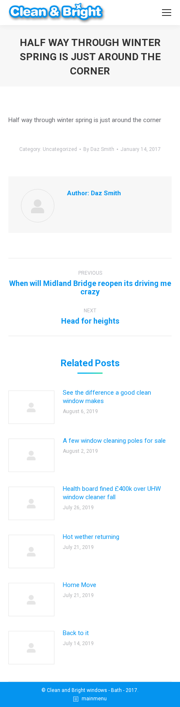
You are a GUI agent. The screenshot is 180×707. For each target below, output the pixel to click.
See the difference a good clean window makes (107, 397)
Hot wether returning (91, 537)
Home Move (79, 585)
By (98, 149)
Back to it (76, 633)
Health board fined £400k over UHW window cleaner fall (112, 493)
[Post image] (31, 407)
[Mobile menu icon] (167, 13)
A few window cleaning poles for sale (114, 440)
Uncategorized (60, 149)
